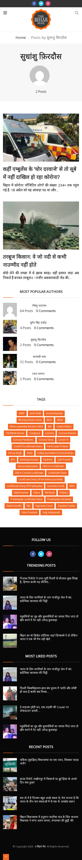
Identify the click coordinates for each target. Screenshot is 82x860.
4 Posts (25, 327)
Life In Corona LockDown (29, 472)
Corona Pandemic (23, 439)
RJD (28, 506)
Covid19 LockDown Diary (28, 446)
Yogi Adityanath (51, 512)
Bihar (60, 420)
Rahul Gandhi (14, 506)
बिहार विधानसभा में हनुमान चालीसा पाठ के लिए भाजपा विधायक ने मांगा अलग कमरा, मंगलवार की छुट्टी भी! (49, 818)
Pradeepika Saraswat (59, 499)
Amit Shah (35, 413)
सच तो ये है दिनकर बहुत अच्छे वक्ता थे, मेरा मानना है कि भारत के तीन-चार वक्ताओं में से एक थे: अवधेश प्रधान (49, 799)
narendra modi (55, 486)
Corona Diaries (67, 433)
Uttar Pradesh (29, 512)
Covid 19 (63, 439)
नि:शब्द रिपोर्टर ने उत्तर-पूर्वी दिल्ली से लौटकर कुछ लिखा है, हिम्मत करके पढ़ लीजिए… (49, 580)
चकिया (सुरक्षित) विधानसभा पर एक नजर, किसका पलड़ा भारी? (49, 761)
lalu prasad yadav (28, 466)
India (29, 453)
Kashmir (48, 459)
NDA (72, 486)
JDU (13, 459)
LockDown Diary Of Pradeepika (24, 486)
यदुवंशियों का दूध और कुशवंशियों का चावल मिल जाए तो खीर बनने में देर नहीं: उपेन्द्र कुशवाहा (49, 618)
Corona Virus (46, 439)
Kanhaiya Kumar (29, 459)
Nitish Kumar (21, 492)
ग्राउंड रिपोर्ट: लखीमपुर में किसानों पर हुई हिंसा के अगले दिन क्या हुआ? (48, 780)
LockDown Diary (57, 472)
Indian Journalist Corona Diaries (55, 453)
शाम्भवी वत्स (39, 357)
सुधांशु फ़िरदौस (38, 339)
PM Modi (50, 492)
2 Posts (25, 344)
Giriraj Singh (15, 453)
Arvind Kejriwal (54, 413)
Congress (34, 433)
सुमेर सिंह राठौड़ (38, 322)
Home (21, 37)
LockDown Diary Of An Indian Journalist (41, 479)
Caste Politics (64, 426)
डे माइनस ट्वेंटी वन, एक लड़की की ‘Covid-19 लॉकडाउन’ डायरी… (44, 709)
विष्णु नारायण (39, 305)
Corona (49, 433)
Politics (64, 492)
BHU (49, 420)
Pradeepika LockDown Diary (26, 499)
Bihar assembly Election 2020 (26, 426)
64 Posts (26, 310)
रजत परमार (38, 374)
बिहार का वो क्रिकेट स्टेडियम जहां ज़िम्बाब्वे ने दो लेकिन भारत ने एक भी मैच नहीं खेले (48, 637)
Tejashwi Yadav (66, 506)
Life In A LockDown (53, 466)
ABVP (22, 413)
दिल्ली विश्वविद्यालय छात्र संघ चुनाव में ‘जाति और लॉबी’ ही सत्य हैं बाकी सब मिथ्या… (48, 690)
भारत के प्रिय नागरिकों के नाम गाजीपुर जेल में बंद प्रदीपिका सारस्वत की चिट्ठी (45, 599)
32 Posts (26, 362)
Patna (36, 492)
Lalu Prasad (64, 459)
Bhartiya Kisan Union (30, 420)
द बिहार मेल (40, 846)
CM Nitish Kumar (15, 433)
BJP (50, 426)
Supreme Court (44, 506)
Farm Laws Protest (57, 446)
